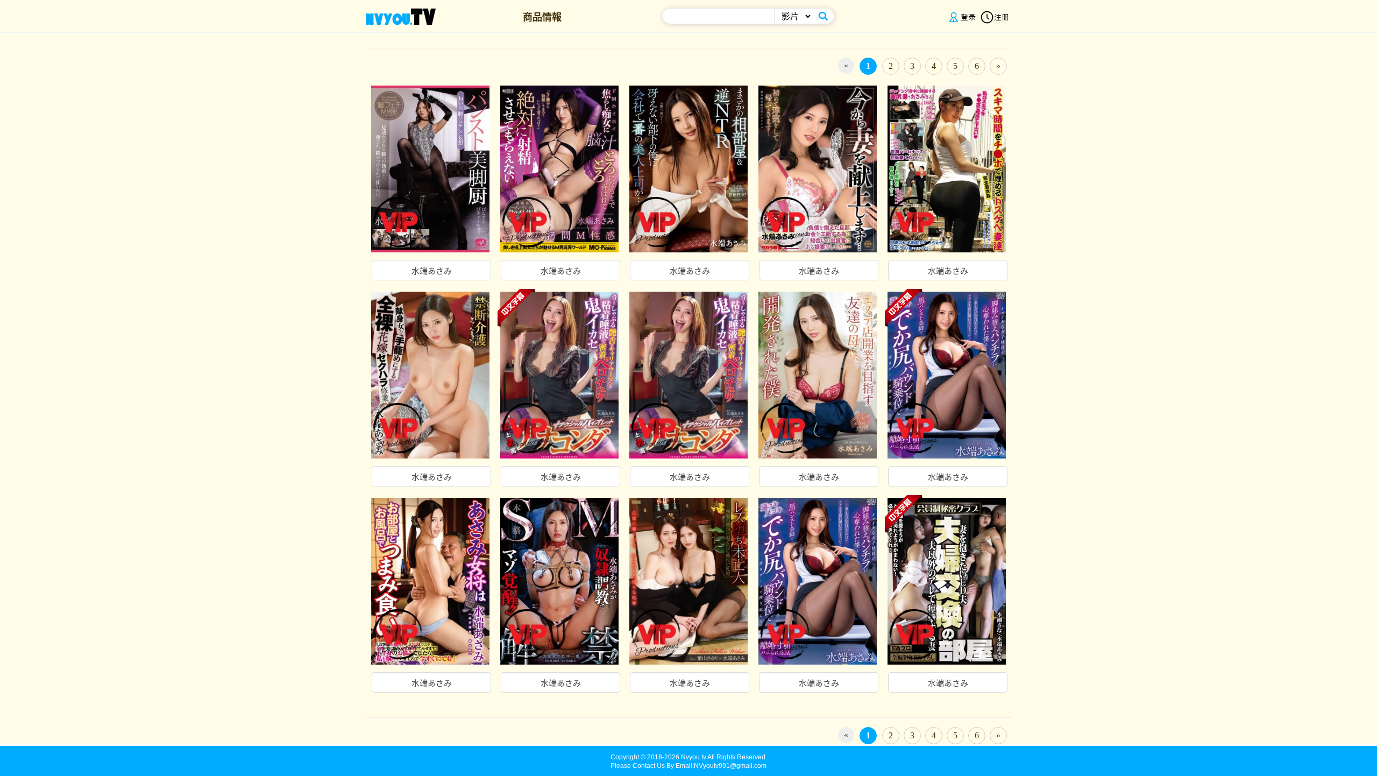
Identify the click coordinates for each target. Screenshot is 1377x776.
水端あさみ (431, 271)
